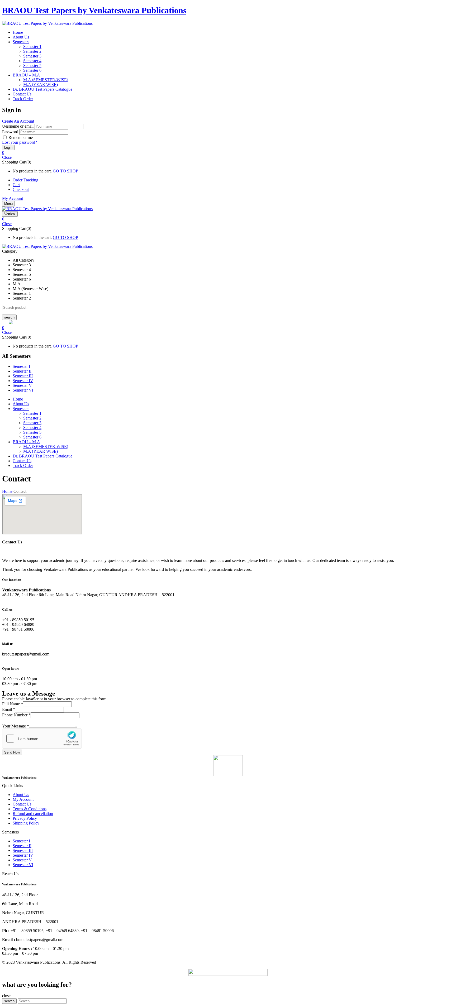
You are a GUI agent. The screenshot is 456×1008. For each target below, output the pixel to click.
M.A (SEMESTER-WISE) (45, 80)
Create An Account (18, 121)
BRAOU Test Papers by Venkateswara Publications (94, 10)
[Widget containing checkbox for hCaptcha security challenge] (42, 739)
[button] (228, 152)
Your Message (15, 726)
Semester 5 (32, 65)
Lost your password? (19, 142)
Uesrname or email (18, 126)
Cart (16, 184)
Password (10, 131)
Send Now (12, 752)
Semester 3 (32, 56)
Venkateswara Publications (19, 777)
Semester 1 (32, 46)
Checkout (21, 189)
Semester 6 (32, 70)
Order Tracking (25, 180)
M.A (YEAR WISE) (40, 84)
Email (8, 709)
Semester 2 (32, 51)
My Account (12, 198)
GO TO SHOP (65, 171)
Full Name (12, 704)
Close (7, 157)
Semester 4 (32, 61)
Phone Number (16, 715)
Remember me (20, 137)
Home (7, 491)
